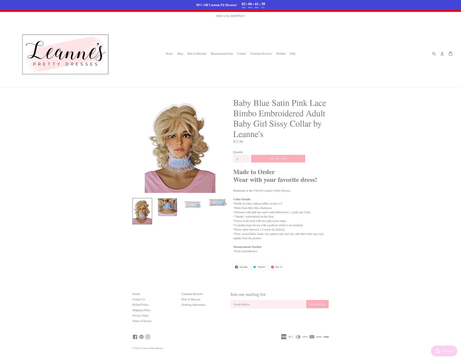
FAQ (292, 53)
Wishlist (280, 53)
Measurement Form (222, 53)
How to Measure (196, 53)
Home (169, 53)
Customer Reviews (261, 53)
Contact (241, 53)
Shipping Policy (141, 310)
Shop (180, 53)
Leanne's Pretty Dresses (152, 348)
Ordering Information (194, 304)
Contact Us (138, 299)
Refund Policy (140, 304)
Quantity (238, 152)
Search (136, 294)
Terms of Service (142, 321)
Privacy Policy (140, 315)
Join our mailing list (248, 294)
